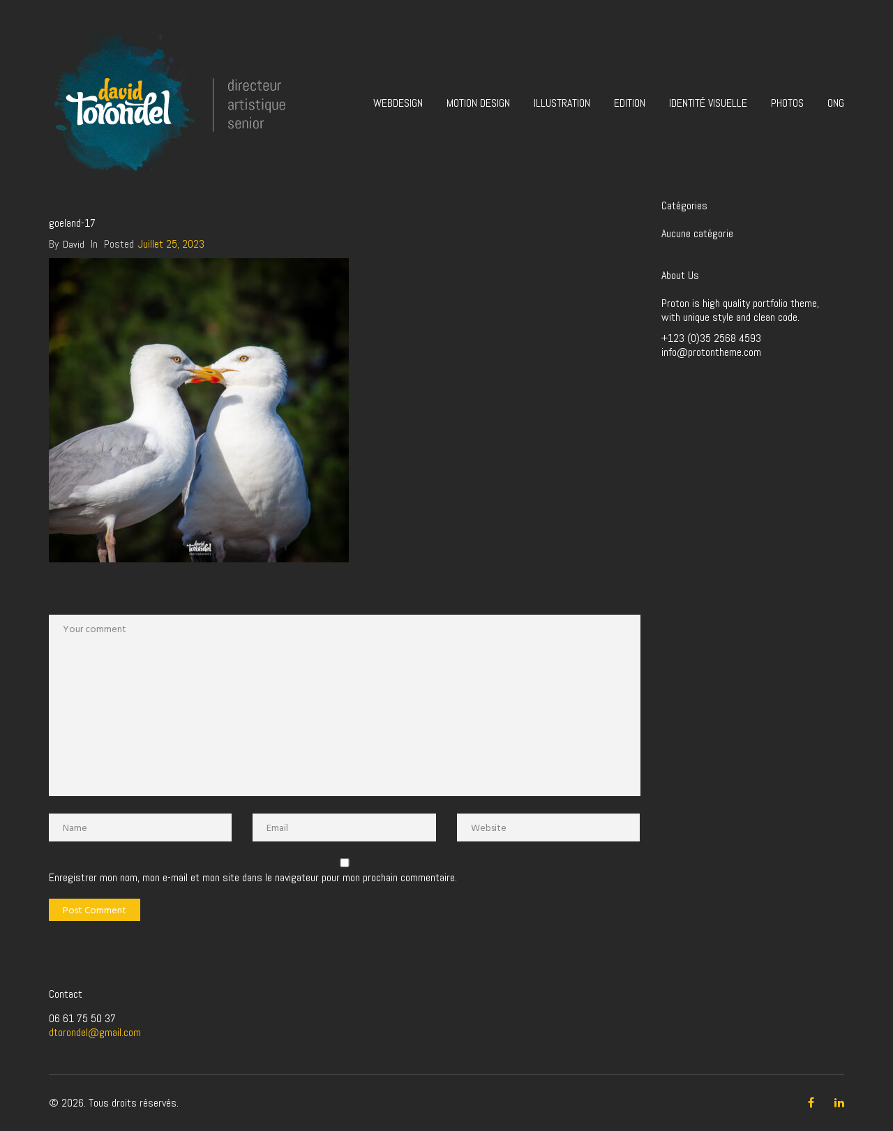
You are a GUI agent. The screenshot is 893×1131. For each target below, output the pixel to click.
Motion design (478, 103)
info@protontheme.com (711, 352)
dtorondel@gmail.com (95, 1032)
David (73, 244)
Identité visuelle (708, 103)
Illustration (562, 103)
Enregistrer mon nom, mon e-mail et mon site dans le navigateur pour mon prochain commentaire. (253, 878)
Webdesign (398, 103)
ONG (835, 103)
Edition (629, 103)
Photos (787, 103)
